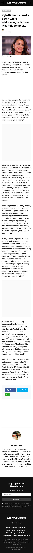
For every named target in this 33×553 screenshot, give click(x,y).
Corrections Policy (24, 535)
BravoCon (6, 102)
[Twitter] (16, 523)
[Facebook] (12, 523)
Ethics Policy (21, 530)
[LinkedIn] (20, 523)
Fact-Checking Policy (9, 535)
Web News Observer (16, 2)
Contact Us (22, 527)
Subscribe (16, 499)
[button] (3, 3)
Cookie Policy (21, 533)
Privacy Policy (10, 533)
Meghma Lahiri (16, 446)
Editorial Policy (10, 530)
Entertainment (6, 10)
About (8, 527)
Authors (14, 527)
